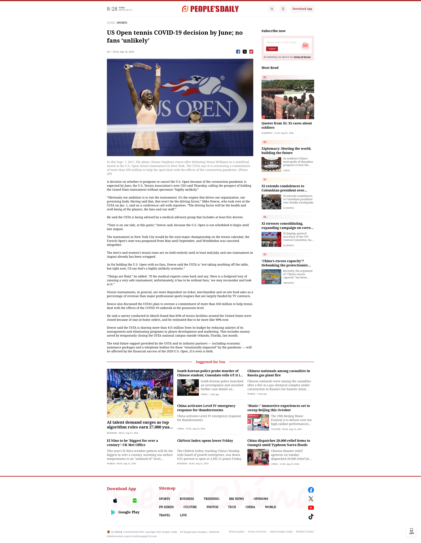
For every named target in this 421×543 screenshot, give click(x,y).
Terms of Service (257, 531)
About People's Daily (281, 531)
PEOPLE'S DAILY (305, 531)
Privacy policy (236, 531)
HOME (111, 22)
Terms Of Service (302, 57)
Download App (302, 8)
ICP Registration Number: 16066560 (199, 532)
